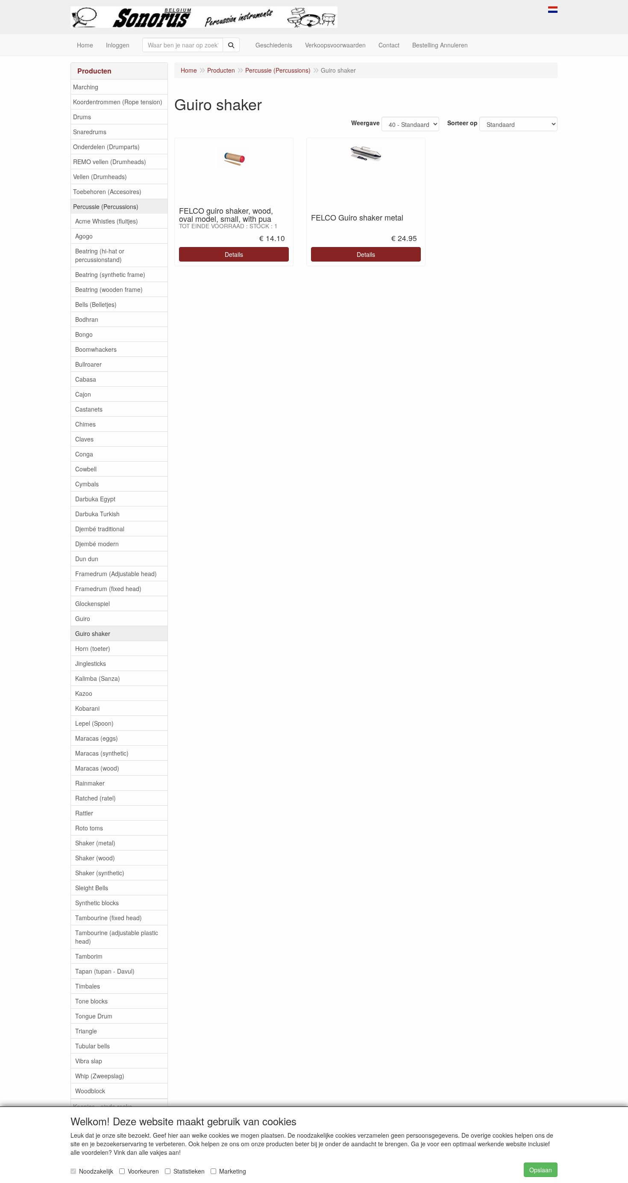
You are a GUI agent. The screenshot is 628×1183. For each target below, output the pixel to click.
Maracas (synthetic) (102, 753)
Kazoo (83, 693)
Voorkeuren (143, 1171)
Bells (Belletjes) (96, 304)
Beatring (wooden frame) (109, 289)
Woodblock (90, 1090)
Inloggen (117, 45)
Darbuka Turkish (97, 513)
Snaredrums (89, 131)
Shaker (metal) (95, 843)
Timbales (87, 986)
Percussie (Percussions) (105, 206)
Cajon (83, 394)
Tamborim (89, 956)
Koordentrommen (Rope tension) (117, 101)
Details (234, 254)
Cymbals (87, 484)
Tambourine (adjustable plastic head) (116, 936)
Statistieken (189, 1171)
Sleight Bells (91, 887)
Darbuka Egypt (95, 498)
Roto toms (89, 828)
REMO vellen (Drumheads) (109, 161)
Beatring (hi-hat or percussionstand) (99, 255)
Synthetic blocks (97, 902)
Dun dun (86, 558)
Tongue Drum (93, 1016)
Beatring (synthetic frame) (110, 274)
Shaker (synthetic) (99, 872)
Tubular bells (92, 1046)
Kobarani (87, 708)
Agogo (84, 236)
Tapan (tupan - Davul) (105, 971)
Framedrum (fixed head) (108, 588)
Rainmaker (90, 783)
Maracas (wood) (97, 768)
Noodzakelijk (96, 1171)
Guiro (82, 618)
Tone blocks (91, 1001)
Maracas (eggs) (96, 738)
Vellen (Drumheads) (100, 176)
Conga (84, 454)
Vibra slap (88, 1060)
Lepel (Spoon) (94, 723)
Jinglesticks (90, 663)
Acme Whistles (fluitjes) (106, 221)
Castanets (89, 409)
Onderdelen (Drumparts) (106, 146)
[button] (553, 8)
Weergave (365, 122)
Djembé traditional (99, 528)
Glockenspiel (92, 603)
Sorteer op (462, 122)
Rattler (84, 813)
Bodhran (86, 319)
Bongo (84, 334)
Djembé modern (97, 543)
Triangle (86, 1031)
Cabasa (85, 379)
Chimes (85, 424)
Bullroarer (88, 364)
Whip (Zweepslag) (99, 1075)
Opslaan (540, 1169)
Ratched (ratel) (95, 798)
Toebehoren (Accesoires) (107, 191)
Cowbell (86, 469)
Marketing (232, 1171)
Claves (84, 439)
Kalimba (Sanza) (97, 678)
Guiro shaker (92, 633)
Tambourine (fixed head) (108, 917)
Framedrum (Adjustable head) (116, 573)
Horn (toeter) (92, 648)
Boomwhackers (96, 349)
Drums (82, 116)
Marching (85, 86)
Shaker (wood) (95, 857)
